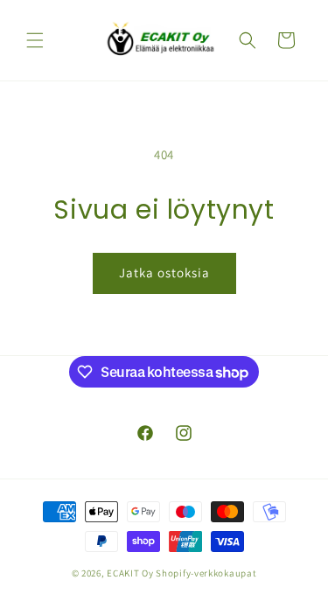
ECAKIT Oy (130, 573)
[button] (35, 40)
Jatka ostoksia (164, 272)
